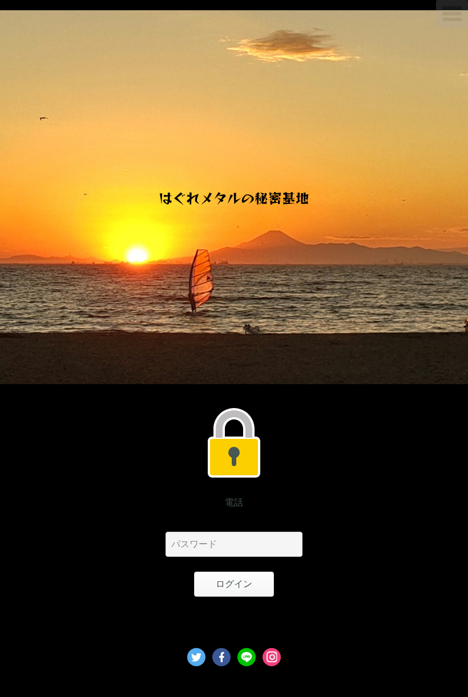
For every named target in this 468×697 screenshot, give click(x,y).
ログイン (234, 584)
